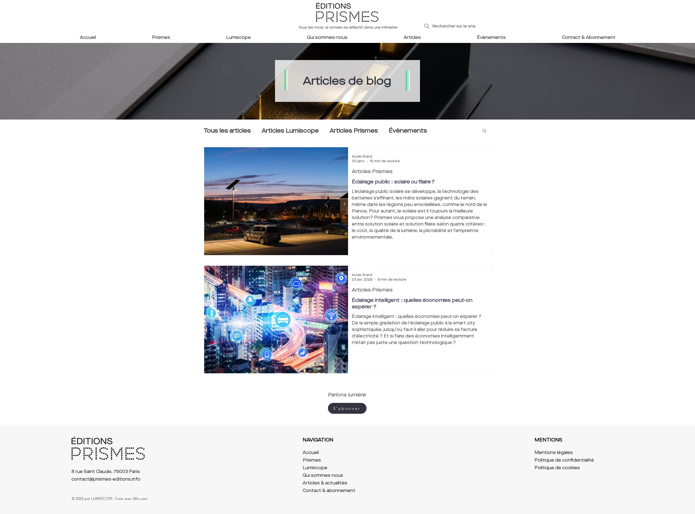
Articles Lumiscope (290, 130)
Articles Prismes (354, 130)
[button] (484, 131)
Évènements (408, 130)
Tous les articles (227, 130)
